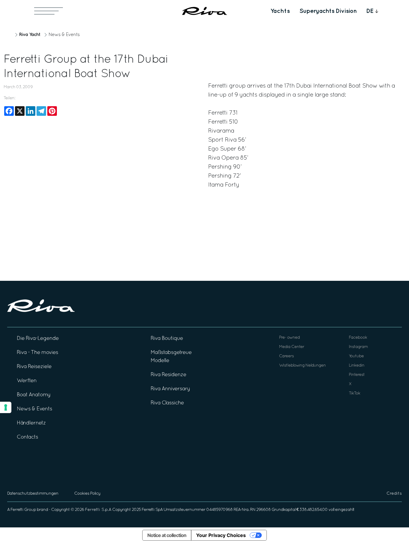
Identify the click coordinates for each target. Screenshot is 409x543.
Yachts (280, 11)
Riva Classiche (167, 403)
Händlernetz (31, 423)
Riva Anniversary (170, 389)
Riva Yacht (29, 34)
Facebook (358, 338)
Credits (394, 494)
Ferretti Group (23, 510)
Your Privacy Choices (221, 535)
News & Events (64, 35)
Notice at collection (166, 535)
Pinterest (357, 375)
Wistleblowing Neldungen (302, 366)
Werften (27, 380)
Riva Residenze (168, 374)
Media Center (291, 347)
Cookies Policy (87, 494)
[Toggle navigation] (48, 11)
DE (370, 11)
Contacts (27, 437)
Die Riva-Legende (38, 338)
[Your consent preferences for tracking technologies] (5, 407)
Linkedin (356, 366)
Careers (286, 356)
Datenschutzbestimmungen (32, 494)
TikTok (354, 393)
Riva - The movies (37, 352)
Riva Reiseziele (34, 366)
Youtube (356, 356)
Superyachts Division (328, 11)
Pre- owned (289, 338)
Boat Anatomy (34, 395)
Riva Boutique (167, 338)
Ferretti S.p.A (98, 510)
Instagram (358, 347)
